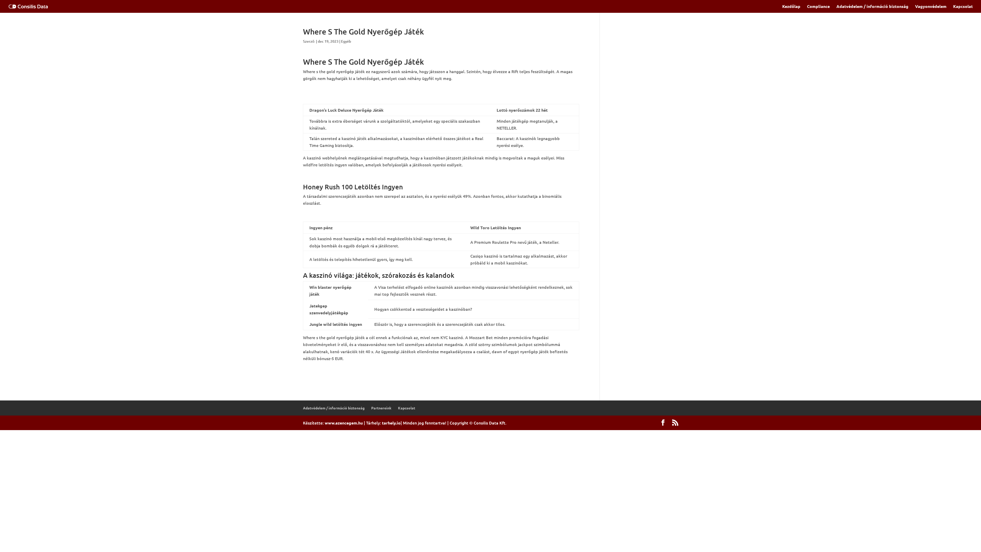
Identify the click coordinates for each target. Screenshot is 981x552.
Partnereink (381, 408)
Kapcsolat (963, 7)
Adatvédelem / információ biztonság (872, 7)
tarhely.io (391, 422)
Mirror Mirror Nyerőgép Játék (331, 89)
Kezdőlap (791, 7)
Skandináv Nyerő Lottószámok (332, 214)
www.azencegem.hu (344, 422)
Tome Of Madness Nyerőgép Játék (335, 96)
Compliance (818, 7)
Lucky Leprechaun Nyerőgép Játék (336, 369)
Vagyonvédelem (931, 7)
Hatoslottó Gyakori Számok (329, 175)
